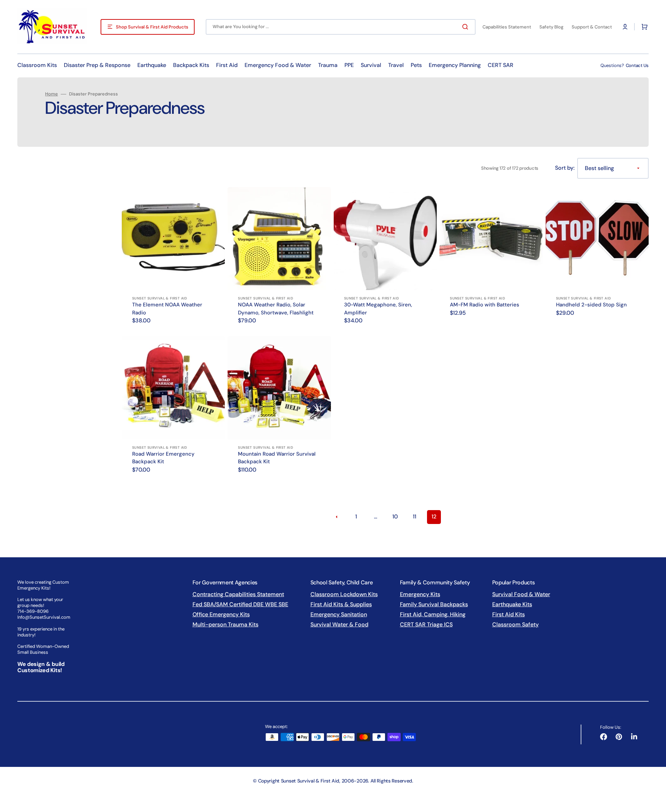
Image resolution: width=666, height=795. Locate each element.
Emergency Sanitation (338, 614)
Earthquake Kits (512, 604)
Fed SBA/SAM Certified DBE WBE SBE (240, 604)
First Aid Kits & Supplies (341, 604)
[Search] (467, 26)
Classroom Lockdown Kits (344, 594)
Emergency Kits (420, 594)
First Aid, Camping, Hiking (433, 614)
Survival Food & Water (521, 594)
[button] (625, 26)
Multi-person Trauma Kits (225, 624)
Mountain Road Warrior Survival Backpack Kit (277, 457)
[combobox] (341, 27)
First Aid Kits (508, 614)
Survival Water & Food (339, 624)
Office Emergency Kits (221, 614)
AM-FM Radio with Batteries (484, 304)
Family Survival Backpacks (434, 604)
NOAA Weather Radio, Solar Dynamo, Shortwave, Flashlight (276, 308)
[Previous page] (337, 517)
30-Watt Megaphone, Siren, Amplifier (378, 308)
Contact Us (637, 65)
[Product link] (173, 260)
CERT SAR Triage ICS (426, 624)
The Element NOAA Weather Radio (167, 308)
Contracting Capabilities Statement (238, 594)
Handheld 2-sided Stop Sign (591, 304)
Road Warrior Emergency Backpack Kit (163, 457)
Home (51, 94)
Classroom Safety (515, 624)
